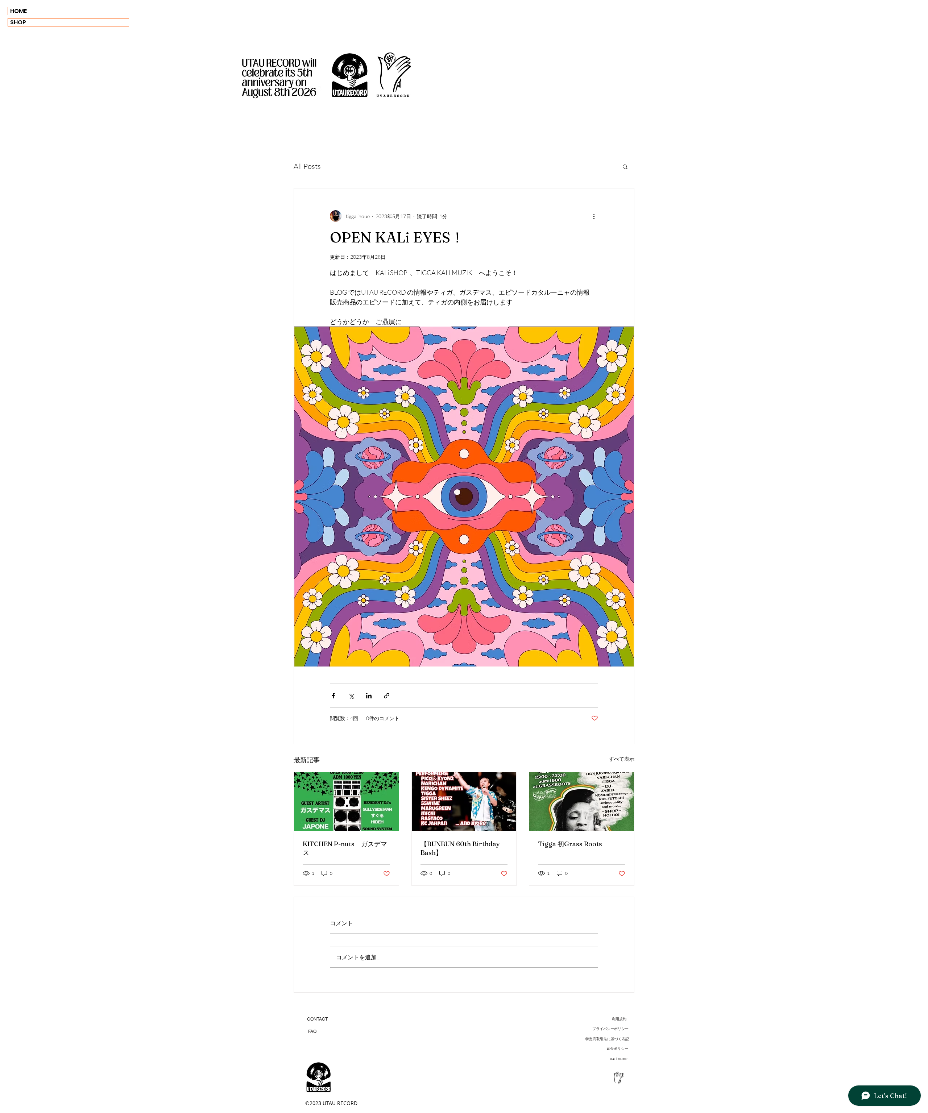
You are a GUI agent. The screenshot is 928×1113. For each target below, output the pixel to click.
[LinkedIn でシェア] (368, 695)
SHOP (18, 22)
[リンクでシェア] (386, 695)
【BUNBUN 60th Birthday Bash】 (460, 848)
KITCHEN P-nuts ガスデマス (345, 848)
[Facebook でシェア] (333, 695)
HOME (18, 11)
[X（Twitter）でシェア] (351, 695)
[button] (625, 166)
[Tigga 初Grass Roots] (581, 801)
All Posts (307, 166)
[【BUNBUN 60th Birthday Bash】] (464, 801)
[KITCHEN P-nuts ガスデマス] (346, 801)
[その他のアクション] (593, 216)
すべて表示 (621, 759)
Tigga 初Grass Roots (570, 844)
